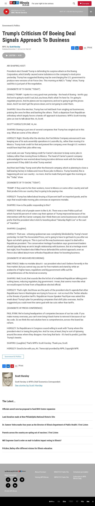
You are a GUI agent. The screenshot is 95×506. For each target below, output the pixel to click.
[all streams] (91, 11)
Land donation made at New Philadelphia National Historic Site (28, 417)
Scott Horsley (15, 47)
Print (89, 47)
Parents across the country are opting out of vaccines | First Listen (30, 432)
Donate (85, 3)
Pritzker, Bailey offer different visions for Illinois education (27, 448)
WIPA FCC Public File (61, 477)
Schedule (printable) (80, 472)
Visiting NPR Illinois (42, 477)
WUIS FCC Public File (61, 472)
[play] (6, 11)
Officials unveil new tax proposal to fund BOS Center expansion (28, 409)
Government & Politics (11, 25)
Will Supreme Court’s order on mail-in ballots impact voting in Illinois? (31, 440)
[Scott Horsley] (7, 379)
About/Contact (40, 472)
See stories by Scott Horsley (28, 385)
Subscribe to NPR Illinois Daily (79, 477)
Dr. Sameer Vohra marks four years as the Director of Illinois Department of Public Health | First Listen (45, 425)
